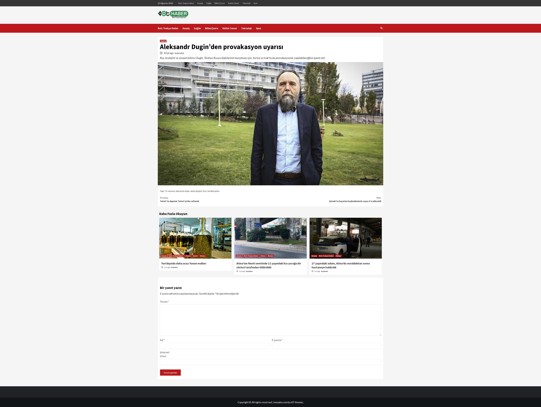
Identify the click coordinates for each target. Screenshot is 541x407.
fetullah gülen (213, 191)
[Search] (381, 28)
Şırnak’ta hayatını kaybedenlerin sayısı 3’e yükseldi (355, 199)
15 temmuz (170, 191)
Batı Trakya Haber (186, 3)
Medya (202, 256)
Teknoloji (246, 3)
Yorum (164, 301)
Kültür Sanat (233, 3)
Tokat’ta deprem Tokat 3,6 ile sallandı (179, 199)
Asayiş (200, 3)
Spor (256, 3)
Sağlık (208, 3)
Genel (195, 256)
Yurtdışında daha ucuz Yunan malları (183, 263)
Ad (162, 340)
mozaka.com (281, 402)
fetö (205, 191)
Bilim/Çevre (220, 3)
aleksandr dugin (182, 191)
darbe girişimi (196, 191)
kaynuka (179, 53)
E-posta (277, 340)
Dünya (188, 256)
